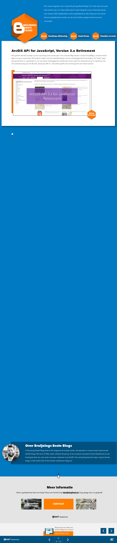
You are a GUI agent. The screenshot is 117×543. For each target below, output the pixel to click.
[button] (104, 36)
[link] (58, 533)
